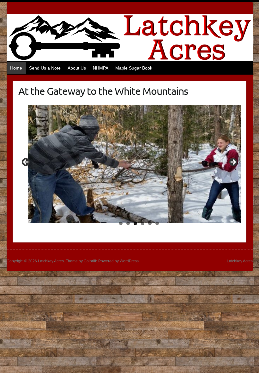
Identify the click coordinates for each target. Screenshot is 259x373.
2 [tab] (128, 223)
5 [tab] (150, 223)
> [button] (233, 162)
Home (16, 67)
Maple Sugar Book (133, 67)
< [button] (26, 162)
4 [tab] (142, 223)
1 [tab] (121, 223)
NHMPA (100, 67)
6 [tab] (157, 223)
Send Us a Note (45, 67)
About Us (77, 67)
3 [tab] (135, 223)
